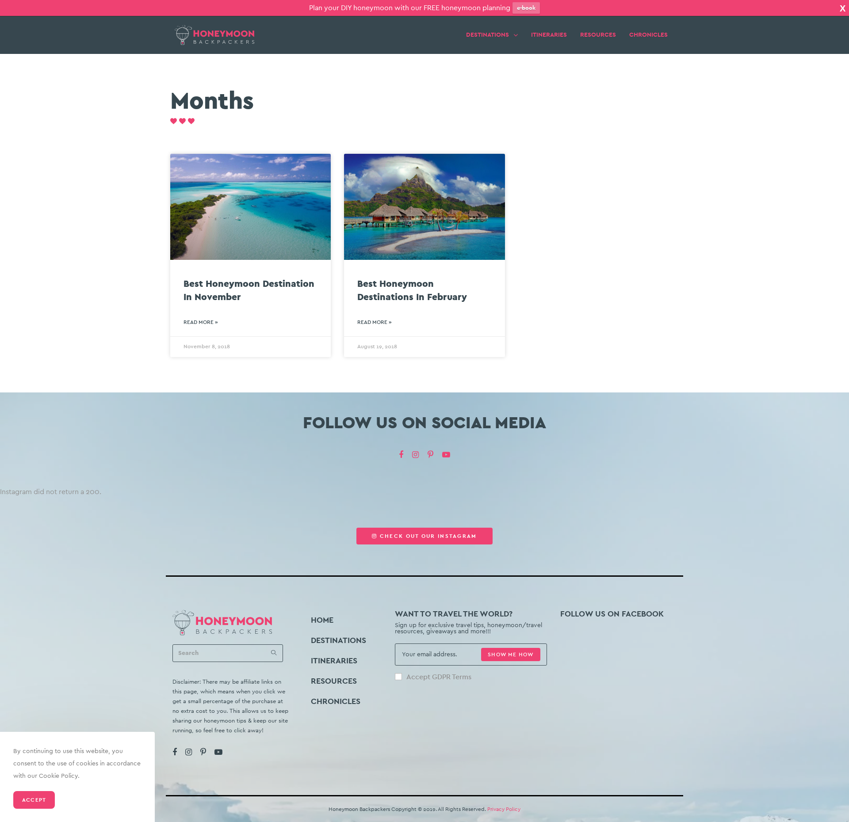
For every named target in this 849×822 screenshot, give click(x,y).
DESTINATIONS (487, 35)
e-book (526, 8)
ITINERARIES (549, 35)
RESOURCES (598, 35)
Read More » (201, 322)
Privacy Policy (503, 809)
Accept (34, 800)
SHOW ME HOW (511, 654)
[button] (424, 536)
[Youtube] (446, 455)
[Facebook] (401, 455)
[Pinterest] (430, 455)
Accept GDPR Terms (438, 677)
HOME (322, 620)
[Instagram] (415, 455)
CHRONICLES (648, 35)
